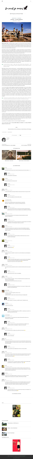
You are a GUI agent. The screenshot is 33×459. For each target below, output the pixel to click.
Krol (6, 239)
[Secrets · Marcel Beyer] (4, 434)
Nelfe (6, 351)
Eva (5, 338)
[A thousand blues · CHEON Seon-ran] (4, 424)
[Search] (30, 1)
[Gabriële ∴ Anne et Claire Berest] (4, 429)
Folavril (6, 178)
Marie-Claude (7, 290)
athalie (6, 225)
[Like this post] (19, 135)
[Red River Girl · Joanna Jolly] (24, 155)
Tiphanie (6, 264)
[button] (3, 156)
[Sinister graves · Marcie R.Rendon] (9, 155)
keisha (6, 167)
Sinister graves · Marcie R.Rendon (9, 160)
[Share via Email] (20, 135)
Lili (5, 379)
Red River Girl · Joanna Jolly (24, 160)
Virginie (6, 250)
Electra (9, 194)
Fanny (6, 212)
